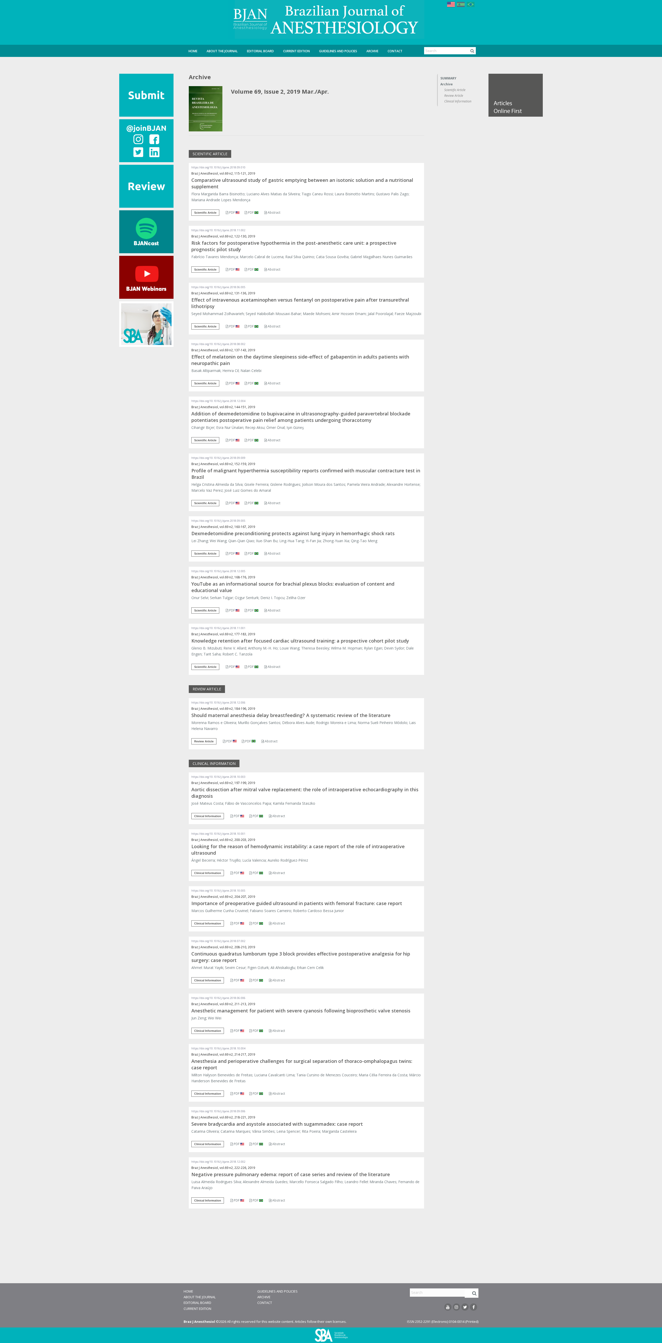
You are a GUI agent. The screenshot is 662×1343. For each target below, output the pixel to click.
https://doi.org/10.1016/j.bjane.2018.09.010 (218, 167)
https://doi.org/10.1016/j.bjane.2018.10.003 (218, 777)
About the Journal (222, 51)
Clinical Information (457, 101)
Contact (395, 51)
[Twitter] (465, 1307)
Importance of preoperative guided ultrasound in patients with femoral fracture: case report (296, 903)
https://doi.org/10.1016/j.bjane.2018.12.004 (218, 401)
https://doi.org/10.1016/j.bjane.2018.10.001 (218, 833)
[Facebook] (473, 1307)
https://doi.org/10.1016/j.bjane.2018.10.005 (218, 890)
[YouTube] (448, 1307)
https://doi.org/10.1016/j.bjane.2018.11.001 (218, 628)
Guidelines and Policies (338, 51)
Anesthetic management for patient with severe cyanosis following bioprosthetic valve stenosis (300, 1011)
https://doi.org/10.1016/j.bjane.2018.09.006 (218, 1111)
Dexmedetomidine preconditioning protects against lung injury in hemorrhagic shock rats (293, 533)
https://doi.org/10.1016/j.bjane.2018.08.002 (218, 344)
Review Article (453, 95)
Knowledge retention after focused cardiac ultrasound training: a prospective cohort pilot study (300, 641)
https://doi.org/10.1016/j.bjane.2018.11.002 (218, 230)
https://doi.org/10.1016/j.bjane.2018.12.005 (218, 571)
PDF (232, 212)
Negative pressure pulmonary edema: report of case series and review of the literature (290, 1174)
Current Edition (296, 51)
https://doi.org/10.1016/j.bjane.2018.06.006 (218, 998)
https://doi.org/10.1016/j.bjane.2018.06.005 (218, 287)
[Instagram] (456, 1307)
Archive (372, 51)
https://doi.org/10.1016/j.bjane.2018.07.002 (218, 941)
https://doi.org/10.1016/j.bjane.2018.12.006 (218, 702)
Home (193, 51)
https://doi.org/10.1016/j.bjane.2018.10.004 (218, 1048)
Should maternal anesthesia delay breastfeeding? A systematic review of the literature (290, 715)
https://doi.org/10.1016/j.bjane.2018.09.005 (218, 521)
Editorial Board (260, 51)
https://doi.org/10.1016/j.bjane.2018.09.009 (218, 458)
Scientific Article (454, 90)
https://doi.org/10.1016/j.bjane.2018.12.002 (218, 1161)
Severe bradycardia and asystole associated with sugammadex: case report (277, 1124)
